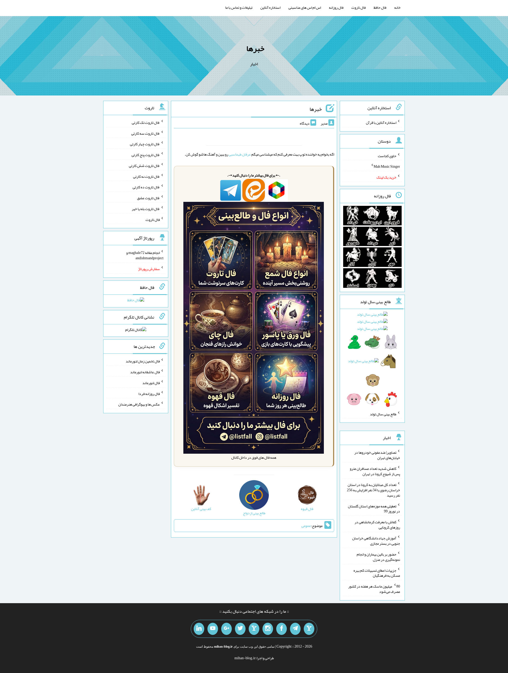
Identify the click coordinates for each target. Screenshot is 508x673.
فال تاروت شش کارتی (144, 165)
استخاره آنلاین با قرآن (381, 122)
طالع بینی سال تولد (383, 413)
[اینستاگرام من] (267, 629)
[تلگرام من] (295, 629)
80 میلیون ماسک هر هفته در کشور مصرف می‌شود (374, 589)
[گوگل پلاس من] (226, 629)
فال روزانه (336, 7)
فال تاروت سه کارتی (145, 133)
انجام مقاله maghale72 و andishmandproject (145, 255)
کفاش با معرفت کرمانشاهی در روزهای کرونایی (377, 524)
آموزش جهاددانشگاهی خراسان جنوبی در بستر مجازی (376, 540)
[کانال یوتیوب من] (212, 629)
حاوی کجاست (387, 155)
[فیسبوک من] (281, 629)
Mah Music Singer (387, 166)
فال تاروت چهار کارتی (145, 144)
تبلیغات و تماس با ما (238, 7)
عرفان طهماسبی (240, 154)
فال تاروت (358, 7)
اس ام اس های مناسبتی (304, 7)
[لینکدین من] (199, 629)
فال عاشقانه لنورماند (145, 372)
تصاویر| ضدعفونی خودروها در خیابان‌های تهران (377, 455)
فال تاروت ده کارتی (146, 187)
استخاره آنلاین (270, 7)
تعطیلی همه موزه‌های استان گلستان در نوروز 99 (374, 508)
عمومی (306, 525)
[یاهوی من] (309, 629)
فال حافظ (380, 7)
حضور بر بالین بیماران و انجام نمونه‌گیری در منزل (378, 557)
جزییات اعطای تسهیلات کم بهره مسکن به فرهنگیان (376, 572)
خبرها (255, 48)
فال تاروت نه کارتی (146, 176)
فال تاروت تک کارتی (146, 122)
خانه (397, 7)
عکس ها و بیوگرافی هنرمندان (139, 404)
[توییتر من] (240, 629)
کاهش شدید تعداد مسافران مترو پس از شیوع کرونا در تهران (375, 471)
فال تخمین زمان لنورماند (143, 361)
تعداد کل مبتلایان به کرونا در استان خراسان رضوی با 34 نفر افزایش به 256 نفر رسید (373, 490)
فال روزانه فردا (149, 393)
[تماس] (254, 629)
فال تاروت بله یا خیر (146, 208)
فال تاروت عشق (148, 198)
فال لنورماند (151, 382)
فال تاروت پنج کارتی (145, 154)
